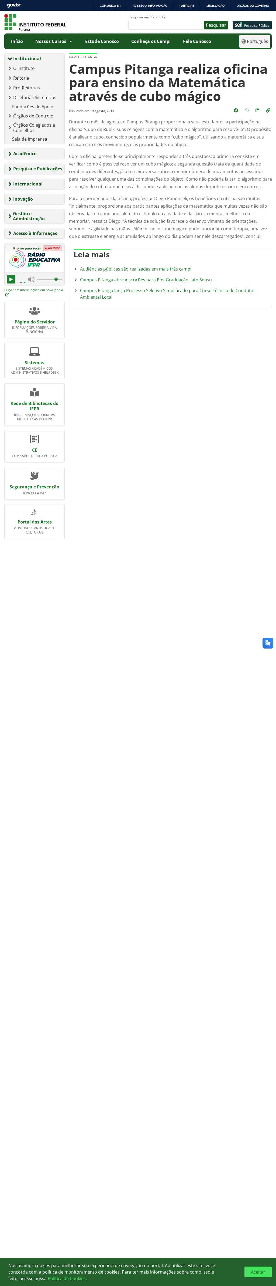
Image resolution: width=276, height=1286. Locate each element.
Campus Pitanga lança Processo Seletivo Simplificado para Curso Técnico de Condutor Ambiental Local (167, 294)
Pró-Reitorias (26, 87)
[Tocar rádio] (11, 279)
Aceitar (258, 1272)
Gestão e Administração (29, 216)
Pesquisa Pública (256, 25)
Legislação (215, 6)
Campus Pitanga (83, 57)
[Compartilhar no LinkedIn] (258, 110)
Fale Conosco (197, 41)
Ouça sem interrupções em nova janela (33, 290)
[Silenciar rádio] (31, 279)
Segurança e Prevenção (34, 487)
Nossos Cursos (50, 41)
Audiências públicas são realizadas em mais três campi (135, 269)
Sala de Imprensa (29, 139)
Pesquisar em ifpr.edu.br (147, 17)
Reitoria (21, 78)
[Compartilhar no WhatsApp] (247, 110)
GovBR (13, 5)
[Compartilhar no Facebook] (236, 110)
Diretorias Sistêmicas (34, 97)
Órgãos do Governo (253, 6)
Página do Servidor (35, 322)
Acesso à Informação (35, 233)
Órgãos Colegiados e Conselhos (34, 127)
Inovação (23, 199)
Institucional (27, 59)
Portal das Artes (35, 522)
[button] (268, 110)
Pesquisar (216, 25)
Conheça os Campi (151, 41)
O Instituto (24, 68)
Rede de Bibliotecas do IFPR (34, 405)
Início (17, 41)
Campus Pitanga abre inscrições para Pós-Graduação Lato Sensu (146, 280)
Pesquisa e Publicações (37, 169)
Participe (187, 6)
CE (34, 450)
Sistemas (34, 363)
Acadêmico (25, 154)
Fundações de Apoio (32, 106)
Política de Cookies (67, 1278)
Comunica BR (110, 6)
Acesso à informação (150, 6)
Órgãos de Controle (33, 116)
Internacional (28, 184)
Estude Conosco (102, 41)
